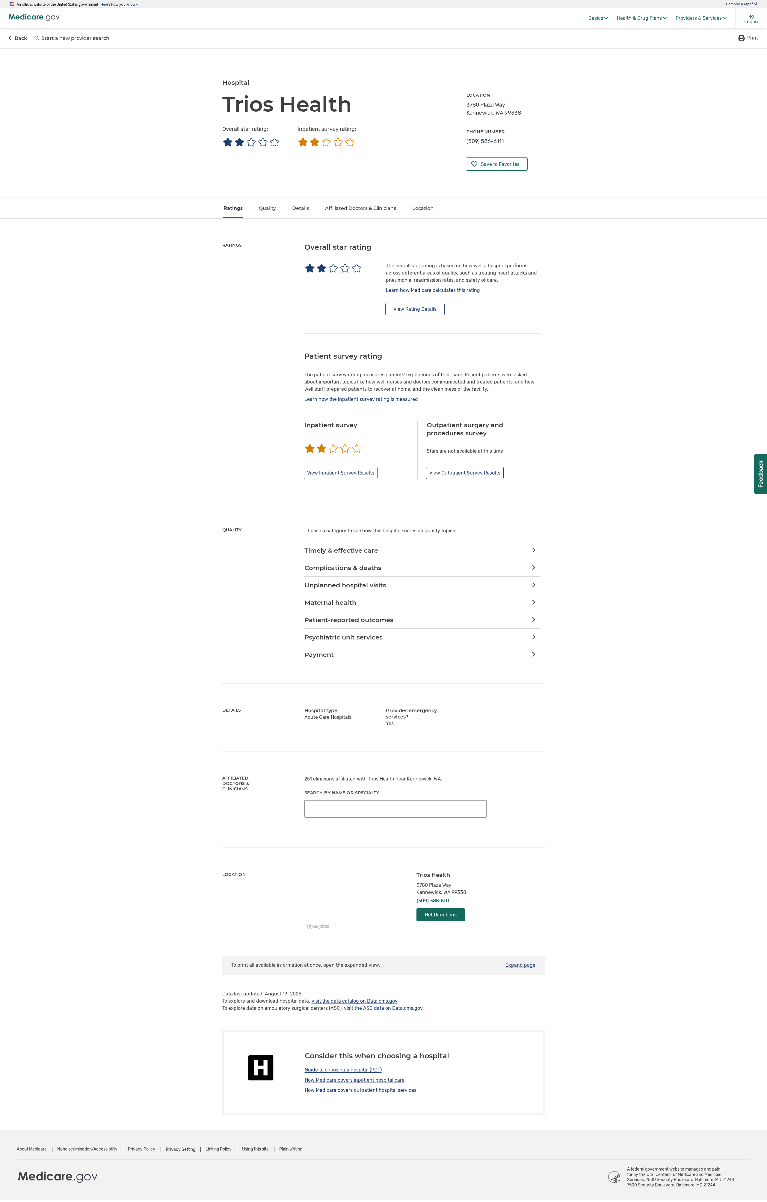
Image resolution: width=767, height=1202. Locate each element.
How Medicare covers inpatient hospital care (354, 1080)
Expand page (520, 965)
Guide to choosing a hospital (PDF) (343, 1070)
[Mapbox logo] (320, 926)
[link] (422, 551)
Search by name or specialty (341, 792)
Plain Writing (290, 1149)
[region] (356, 902)
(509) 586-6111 (485, 141)
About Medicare (32, 1149)
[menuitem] (598, 18)
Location (423, 208)
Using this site (255, 1149)
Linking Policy (219, 1149)
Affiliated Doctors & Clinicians (360, 208)
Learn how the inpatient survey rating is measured (361, 399)
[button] (748, 38)
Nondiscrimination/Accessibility (87, 1149)
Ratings (233, 208)
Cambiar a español (741, 3)
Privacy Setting (180, 1149)
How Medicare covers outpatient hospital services (360, 1090)
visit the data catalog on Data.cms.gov (355, 1001)
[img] (251, 142)
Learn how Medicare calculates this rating (433, 290)
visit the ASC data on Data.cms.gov (383, 1008)
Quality (267, 208)
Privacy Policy (141, 1149)
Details (300, 208)
